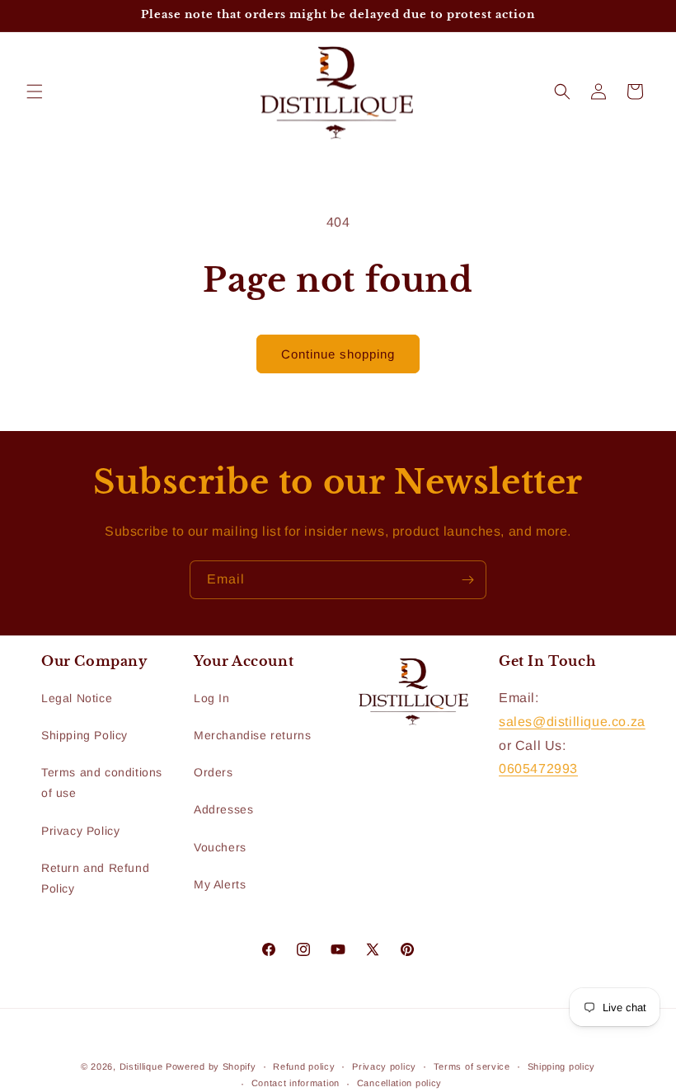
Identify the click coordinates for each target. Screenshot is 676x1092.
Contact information (295, 1083)
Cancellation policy (399, 1083)
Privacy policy (384, 1066)
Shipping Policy (84, 735)
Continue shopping (338, 354)
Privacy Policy (80, 830)
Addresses (223, 809)
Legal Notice (76, 698)
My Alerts (220, 884)
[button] (34, 91)
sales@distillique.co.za (572, 722)
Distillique (141, 1066)
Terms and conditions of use (101, 782)
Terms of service (472, 1066)
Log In (212, 698)
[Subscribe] (467, 579)
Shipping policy (562, 1066)
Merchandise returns (252, 735)
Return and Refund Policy (95, 878)
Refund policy (304, 1066)
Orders (213, 772)
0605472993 (538, 769)
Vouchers (220, 847)
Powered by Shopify (211, 1066)
